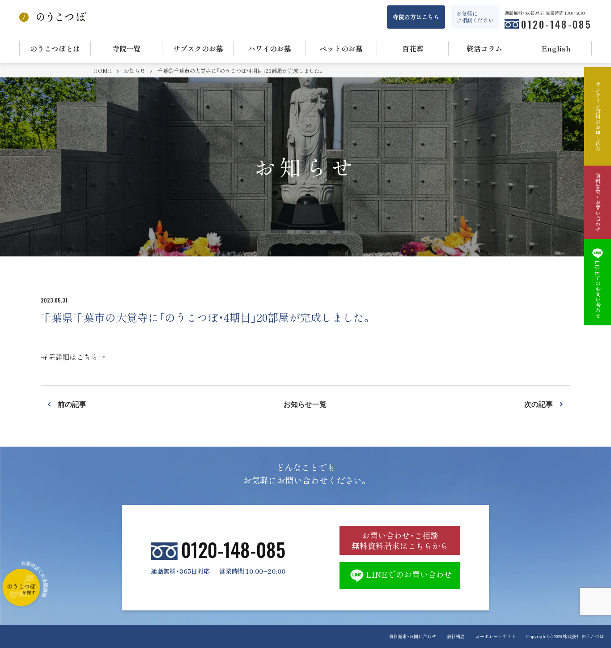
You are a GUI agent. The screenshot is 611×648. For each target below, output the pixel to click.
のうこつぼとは (55, 48)
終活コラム (484, 48)
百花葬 (413, 48)
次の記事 (538, 403)
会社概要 (456, 636)
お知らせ (135, 71)
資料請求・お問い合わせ (412, 636)
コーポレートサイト (495, 636)
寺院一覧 (126, 48)
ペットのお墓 (341, 48)
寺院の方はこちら (416, 17)
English (556, 48)
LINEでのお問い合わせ (409, 574)
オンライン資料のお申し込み (598, 116)
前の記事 (72, 403)
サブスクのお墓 (198, 48)
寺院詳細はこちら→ (73, 356)
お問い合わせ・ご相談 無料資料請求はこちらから (400, 540)
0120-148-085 (556, 24)
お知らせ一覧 (305, 403)
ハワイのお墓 (269, 48)
